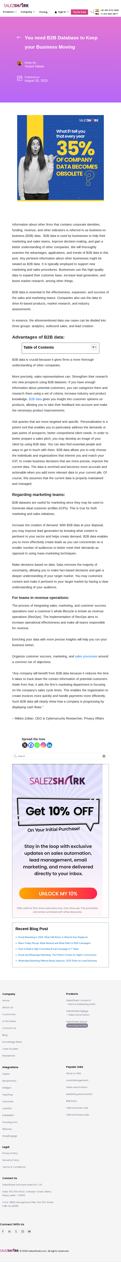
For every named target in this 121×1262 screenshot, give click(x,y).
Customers (9, 1014)
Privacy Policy (10, 1153)
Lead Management (77, 1080)
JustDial (7, 1108)
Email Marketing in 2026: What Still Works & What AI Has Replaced (52, 937)
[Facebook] (31, 745)
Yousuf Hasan (34, 66)
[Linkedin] (49, 745)
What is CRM (73, 1073)
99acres (7, 1129)
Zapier (6, 1073)
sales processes (86, 656)
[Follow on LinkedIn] (9, 1231)
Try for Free (79, 12)
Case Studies (10, 1048)
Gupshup (7, 1094)
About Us (7, 1007)
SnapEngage (9, 1136)
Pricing (43, 12)
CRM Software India (77, 1114)
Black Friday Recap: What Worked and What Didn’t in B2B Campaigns (54, 943)
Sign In (62, 11)
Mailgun (6, 1087)
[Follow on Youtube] (29, 1231)
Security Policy (10, 1160)
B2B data (35, 399)
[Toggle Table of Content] (92, 347)
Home (5, 1000)
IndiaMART (8, 1115)
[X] (25, 745)
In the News (9, 1021)
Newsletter (8, 1055)
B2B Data (71, 1101)
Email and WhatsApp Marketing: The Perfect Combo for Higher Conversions (57, 955)
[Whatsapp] (37, 745)
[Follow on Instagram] (22, 1231)
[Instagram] (43, 745)
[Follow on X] (16, 1231)
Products (8, 11)
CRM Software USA (77, 1107)
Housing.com (9, 1122)
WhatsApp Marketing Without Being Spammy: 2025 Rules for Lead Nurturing (57, 960)
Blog (4, 1035)
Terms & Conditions (14, 1167)
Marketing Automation (79, 1094)
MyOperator (9, 1080)
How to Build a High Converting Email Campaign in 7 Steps (48, 949)
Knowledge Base (12, 1041)
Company (26, 11)
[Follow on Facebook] (3, 1231)
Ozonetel (7, 1101)
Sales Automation (76, 1087)
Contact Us (9, 1028)
